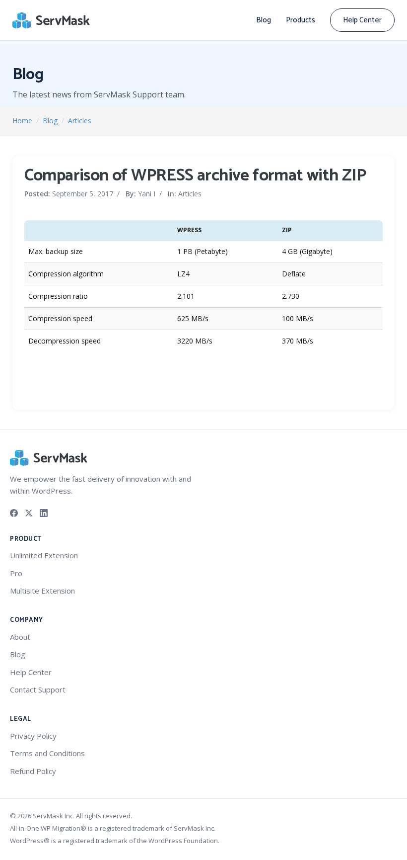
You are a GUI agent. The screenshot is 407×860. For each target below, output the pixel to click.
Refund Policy (33, 771)
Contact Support (38, 689)
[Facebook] (14, 512)
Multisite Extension (42, 591)
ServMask (52, 20)
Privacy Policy (33, 736)
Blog (263, 20)
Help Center (362, 20)
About (20, 637)
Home (22, 120)
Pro (16, 573)
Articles (79, 120)
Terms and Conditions (47, 753)
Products (300, 20)
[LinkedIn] (44, 512)
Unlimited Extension (44, 555)
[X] (29, 512)
